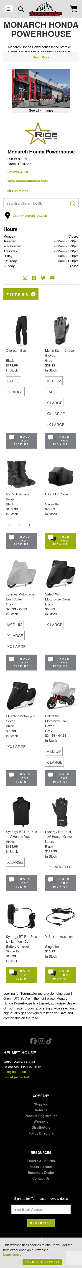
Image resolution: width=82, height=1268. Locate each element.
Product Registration (41, 1115)
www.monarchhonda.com (28, 180)
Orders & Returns (41, 1160)
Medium (53, 381)
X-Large (15, 391)
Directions (19, 190)
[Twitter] (45, 278)
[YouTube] (54, 278)
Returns (41, 1110)
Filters (18, 294)
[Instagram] (27, 278)
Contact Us (41, 1178)
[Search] (21, 9)
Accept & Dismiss (42, 1261)
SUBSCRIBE (41, 1223)
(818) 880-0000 (14, 1072)
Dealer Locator (41, 1166)
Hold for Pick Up (22, 440)
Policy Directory (41, 1133)
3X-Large (55, 424)
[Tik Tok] (49, 1041)
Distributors (41, 1127)
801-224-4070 (18, 172)
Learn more (12, 1254)
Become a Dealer (41, 1172)
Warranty (41, 1121)
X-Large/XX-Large (60, 867)
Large (13, 381)
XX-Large (55, 413)
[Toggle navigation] (9, 8)
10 (30, 524)
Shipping (41, 1104)
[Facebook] (36, 278)
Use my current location (30, 215)
